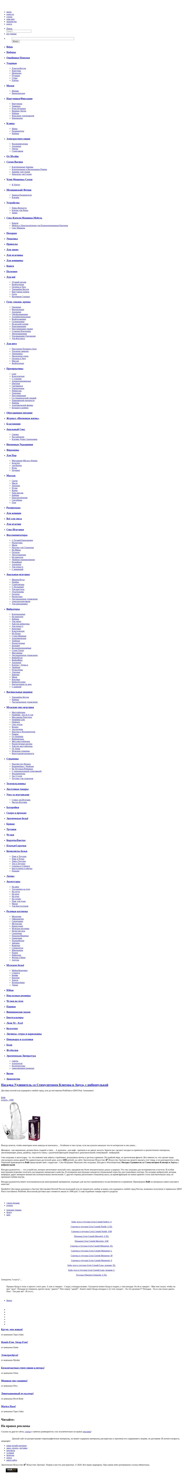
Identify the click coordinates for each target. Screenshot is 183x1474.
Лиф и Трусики (19, 861)
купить (9, 1205)
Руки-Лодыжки (19, 108)
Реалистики (17, 543)
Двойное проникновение (23, 559)
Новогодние (17, 926)
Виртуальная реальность (23, 753)
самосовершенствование (23, 1068)
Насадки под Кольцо (21, 764)
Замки (14, 213)
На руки (15, 896)
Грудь (14, 294)
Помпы (15, 734)
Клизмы (15, 197)
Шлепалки (16, 73)
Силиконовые (18, 321)
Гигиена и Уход (19, 287)
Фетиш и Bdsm (18, 957)
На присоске (17, 557)
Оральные (16, 307)
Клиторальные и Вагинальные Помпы (29, 169)
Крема (15, 490)
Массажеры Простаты (22, 717)
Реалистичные (18, 643)
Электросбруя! (9, 1355)
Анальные (16, 146)
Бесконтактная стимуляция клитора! (22, 1367)
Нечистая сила (18, 931)
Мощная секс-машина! (14, 1380)
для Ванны (17, 465)
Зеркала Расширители (22, 195)
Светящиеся (17, 386)
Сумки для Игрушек (21, 800)
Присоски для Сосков (22, 174)
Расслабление (18, 437)
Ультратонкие (18, 388)
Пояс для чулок (19, 901)
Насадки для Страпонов (23, 547)
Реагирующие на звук (22, 684)
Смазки (15, 434)
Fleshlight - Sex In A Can (22, 715)
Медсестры (17, 924)
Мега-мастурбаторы (21, 741)
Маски (15, 904)
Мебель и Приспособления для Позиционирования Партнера (40, 225)
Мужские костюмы (20, 928)
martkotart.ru (14, 5)
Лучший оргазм (19, 282)
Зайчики (16, 943)
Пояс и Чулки (18, 859)
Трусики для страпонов (22, 778)
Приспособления (19, 498)
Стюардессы (17, 948)
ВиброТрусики (18, 682)
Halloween (16, 955)
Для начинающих (20, 604)
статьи (9, 17)
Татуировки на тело (21, 889)
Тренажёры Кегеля (20, 289)
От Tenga (16, 748)
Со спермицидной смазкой (24, 398)
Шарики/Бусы (18, 579)
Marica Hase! (8, 1406)
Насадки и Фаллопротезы (23, 732)
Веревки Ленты (19, 111)
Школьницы (17, 950)
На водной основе (20, 324)
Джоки (15, 985)
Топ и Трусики (18, 863)
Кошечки (16, 945)
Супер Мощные (19, 636)
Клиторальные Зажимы (22, 167)
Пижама (15, 871)
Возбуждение (18, 284)
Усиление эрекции (20, 351)
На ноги (15, 894)
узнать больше (13, 1203)
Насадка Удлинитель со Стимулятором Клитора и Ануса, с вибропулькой (54, 1085)
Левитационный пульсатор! (17, 1393)
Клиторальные (18, 614)
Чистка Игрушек (19, 802)
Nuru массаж (17, 493)
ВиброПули (17, 658)
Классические (18, 376)
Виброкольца (18, 739)
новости (10, 14)
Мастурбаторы (18, 712)
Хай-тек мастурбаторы (22, 746)
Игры (14, 468)
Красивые (16, 629)
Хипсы (15, 980)
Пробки (15, 582)
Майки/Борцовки (20, 970)
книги (9, 24)
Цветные (16, 383)
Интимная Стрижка (21, 296)
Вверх (9, 1300)
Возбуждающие (19, 319)
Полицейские (18, 940)
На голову (16, 899)
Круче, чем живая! (12, 1329)
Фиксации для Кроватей (23, 116)
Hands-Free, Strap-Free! (14, 1342)
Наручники (17, 104)
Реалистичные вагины (22, 744)
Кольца (15, 727)
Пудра (14, 488)
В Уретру (16, 185)
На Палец (16, 633)
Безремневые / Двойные (23, 766)
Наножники (17, 118)
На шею (15, 887)
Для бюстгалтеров (20, 906)
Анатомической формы (22, 405)
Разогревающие (19, 326)
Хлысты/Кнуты (19, 68)
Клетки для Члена (20, 210)
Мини (14, 545)
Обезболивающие (20, 314)
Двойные (16, 667)
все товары (11, 34)
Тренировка (17, 354)
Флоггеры (16, 71)
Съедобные (17, 500)
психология (17, 1063)
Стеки (14, 78)
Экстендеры (17, 729)
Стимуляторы (18, 584)
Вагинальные (18, 309)
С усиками (17, 379)
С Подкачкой (18, 587)
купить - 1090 (7, 1100)
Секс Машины (18, 228)
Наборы (15, 113)
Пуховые (16, 75)
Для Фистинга (18, 338)
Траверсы (16, 106)
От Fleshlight (17, 736)
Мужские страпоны (21, 751)
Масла (15, 483)
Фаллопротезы (18, 773)
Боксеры (16, 978)
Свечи (15, 481)
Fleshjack (16, 722)
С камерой (16, 687)
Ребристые (17, 391)
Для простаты (18, 589)
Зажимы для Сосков (21, 172)
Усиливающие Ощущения (24, 336)
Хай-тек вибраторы (21, 624)
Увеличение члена (20, 356)
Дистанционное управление (25, 599)
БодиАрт (16, 463)
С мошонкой (17, 569)
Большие (16, 645)
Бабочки (15, 674)
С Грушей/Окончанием (22, 540)
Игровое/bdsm (18, 982)
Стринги (16, 973)
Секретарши (17, 921)
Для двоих (16, 621)
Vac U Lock (17, 776)
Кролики (16, 679)
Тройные (16, 641)
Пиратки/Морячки (20, 936)
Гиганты (16, 552)
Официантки (18, 919)
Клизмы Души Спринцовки (24, 439)
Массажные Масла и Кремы (24, 460)
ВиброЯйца (17, 660)
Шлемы (15, 91)
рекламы (87, 1431)
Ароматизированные (21, 381)
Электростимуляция (21, 601)
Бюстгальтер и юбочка (22, 868)
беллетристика (18, 1066)
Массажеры (17, 653)
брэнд (9, 1212)
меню (9, 12)
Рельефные (17, 562)
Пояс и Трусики (19, 856)
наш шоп (10, 19)
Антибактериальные (21, 317)
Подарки (16, 470)
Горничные (17, 938)
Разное (15, 953)
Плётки (15, 80)
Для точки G (17, 567)
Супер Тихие (18, 650)
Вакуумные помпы (20, 292)
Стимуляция (17, 151)
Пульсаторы (17, 670)
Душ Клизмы (18, 592)
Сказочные (17, 933)
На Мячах (16, 550)
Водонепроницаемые (21, 648)
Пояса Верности (19, 208)
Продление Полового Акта (24, 349)
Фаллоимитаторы (20, 144)
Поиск (9, 28)
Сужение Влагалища (21, 331)
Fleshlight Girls (18, 719)
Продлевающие (19, 395)
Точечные (16, 393)
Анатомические (19, 638)
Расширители (18, 131)
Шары (14, 128)
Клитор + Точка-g (20, 665)
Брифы (15, 975)
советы (15, 1061)
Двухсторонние (19, 555)
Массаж (15, 361)
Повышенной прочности (23, 400)
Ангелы (15, 960)
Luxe (14, 374)
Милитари (16, 916)
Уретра (15, 149)
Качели (15, 223)
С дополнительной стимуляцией (27, 771)
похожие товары (13, 1210)
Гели (14, 502)
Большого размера (20, 408)
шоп (8, 1215)
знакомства (11, 21)
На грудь (16, 891)
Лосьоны (16, 485)
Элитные (16, 672)
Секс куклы (17, 724)
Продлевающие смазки (22, 329)
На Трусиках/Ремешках (22, 769)
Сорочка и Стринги (21, 866)
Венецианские (18, 93)
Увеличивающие (19, 333)
